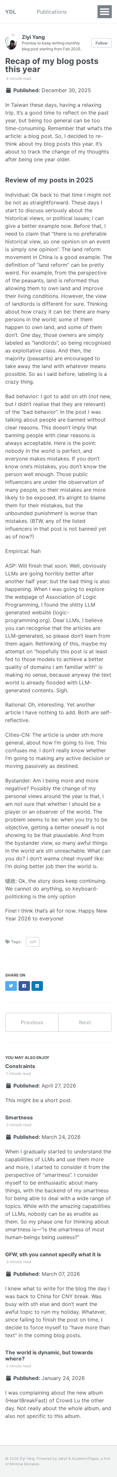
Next (85, 1022)
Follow (102, 43)
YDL (10, 11)
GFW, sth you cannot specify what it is (53, 1254)
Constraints (20, 1066)
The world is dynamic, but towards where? (49, 1355)
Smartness (19, 1117)
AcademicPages (85, 1458)
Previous (32, 1022)
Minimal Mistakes (24, 1464)
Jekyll (63, 1458)
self (33, 941)
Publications (52, 11)
